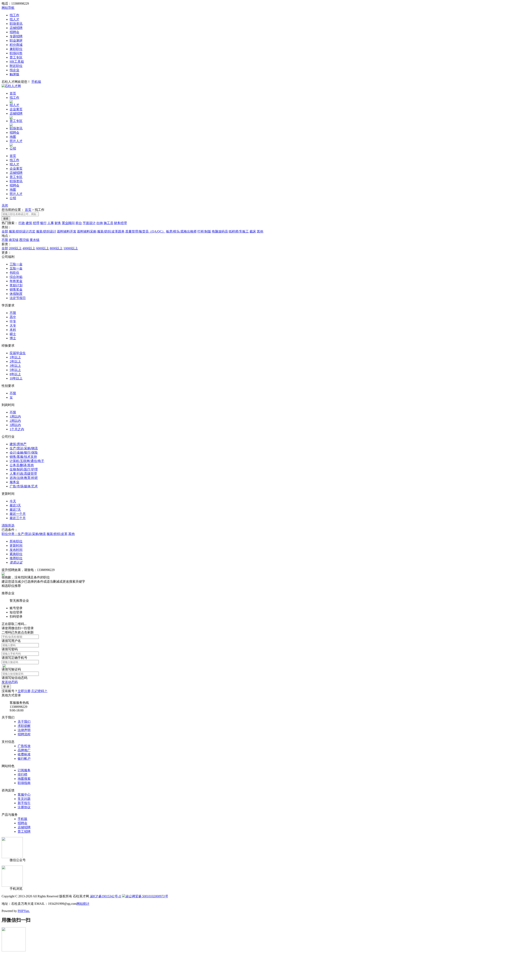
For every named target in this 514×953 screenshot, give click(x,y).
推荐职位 (16, 558)
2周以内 (15, 420)
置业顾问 (68, 223)
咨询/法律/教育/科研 (24, 478)
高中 (13, 317)
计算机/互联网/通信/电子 (27, 461)
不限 (5, 240)
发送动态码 (10, 682)
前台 (78, 223)
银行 (43, 223)
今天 (13, 501)
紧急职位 (16, 554)
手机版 (22, 819)
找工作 (14, 15)
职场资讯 (16, 23)
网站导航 (8, 7)
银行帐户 (24, 758)
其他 (260, 231)
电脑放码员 (220, 231)
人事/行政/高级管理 (23, 473)
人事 (50, 223)
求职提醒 (24, 726)
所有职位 (16, 541)
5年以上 (15, 370)
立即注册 (24, 691)
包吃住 (14, 272)
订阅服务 (24, 770)
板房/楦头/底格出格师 (181, 231)
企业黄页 (16, 109)
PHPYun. (24, 911)
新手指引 (24, 803)
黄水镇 (34, 240)
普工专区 (16, 57)
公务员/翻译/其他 (22, 465)
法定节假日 (18, 298)
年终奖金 (16, 281)
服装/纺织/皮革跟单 (110, 231)
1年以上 (15, 357)
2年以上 (15, 361)
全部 (5, 231)
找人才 (14, 19)
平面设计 (89, 223)
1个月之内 (17, 429)
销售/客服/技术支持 (23, 456)
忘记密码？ (39, 691)
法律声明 (24, 730)
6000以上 (42, 248)
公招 (13, 148)
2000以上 (15, 248)
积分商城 (16, 44)
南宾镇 (13, 240)
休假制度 (16, 293)
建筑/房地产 (18, 444)
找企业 (14, 70)
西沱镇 (24, 240)
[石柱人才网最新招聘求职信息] (11, 86)
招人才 (14, 105)
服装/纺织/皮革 (57, 534)
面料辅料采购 (86, 231)
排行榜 (22, 774)
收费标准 (24, 754)
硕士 (13, 334)
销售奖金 (16, 289)
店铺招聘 (16, 28)
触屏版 (14, 74)
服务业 (14, 482)
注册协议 (24, 807)
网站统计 (82, 903)
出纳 (99, 223)
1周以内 (15, 416)
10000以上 (70, 248)
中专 (13, 321)
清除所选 (8, 525)
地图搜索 (24, 778)
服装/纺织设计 (46, 231)
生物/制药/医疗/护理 (24, 469)
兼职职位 (16, 49)
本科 (13, 329)
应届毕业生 (18, 353)
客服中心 (24, 794)
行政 (21, 223)
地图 (13, 136)
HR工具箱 (17, 61)
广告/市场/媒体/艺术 (24, 486)
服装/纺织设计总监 (22, 231)
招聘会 (14, 32)
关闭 (5, 205)
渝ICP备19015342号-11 (105, 896)
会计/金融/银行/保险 (24, 452)
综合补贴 (16, 277)
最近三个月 (18, 518)
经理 (36, 223)
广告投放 (24, 746)
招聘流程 (24, 734)
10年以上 (16, 378)
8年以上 (15, 374)
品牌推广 (24, 750)
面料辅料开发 (66, 231)
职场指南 (24, 783)
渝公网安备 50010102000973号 (146, 896)
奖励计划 (16, 285)
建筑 (29, 223)
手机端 (36, 81)
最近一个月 (18, 513)
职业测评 (16, 40)
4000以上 (28, 248)
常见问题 (24, 798)
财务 (58, 223)
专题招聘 (16, 36)
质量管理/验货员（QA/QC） (145, 231)
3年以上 (15, 365)
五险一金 (16, 268)
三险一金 (16, 264)
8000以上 (56, 248)
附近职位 (16, 66)
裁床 (253, 231)
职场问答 (16, 53)
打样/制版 (204, 231)
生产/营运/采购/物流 (24, 448)
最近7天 (15, 509)
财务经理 (120, 223)
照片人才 (16, 141)
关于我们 (24, 721)
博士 (13, 338)
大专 (13, 325)
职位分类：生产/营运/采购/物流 (24, 534)
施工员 (108, 223)
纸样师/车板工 (239, 231)
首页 (13, 93)
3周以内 (15, 425)
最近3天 (15, 505)
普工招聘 (24, 831)
